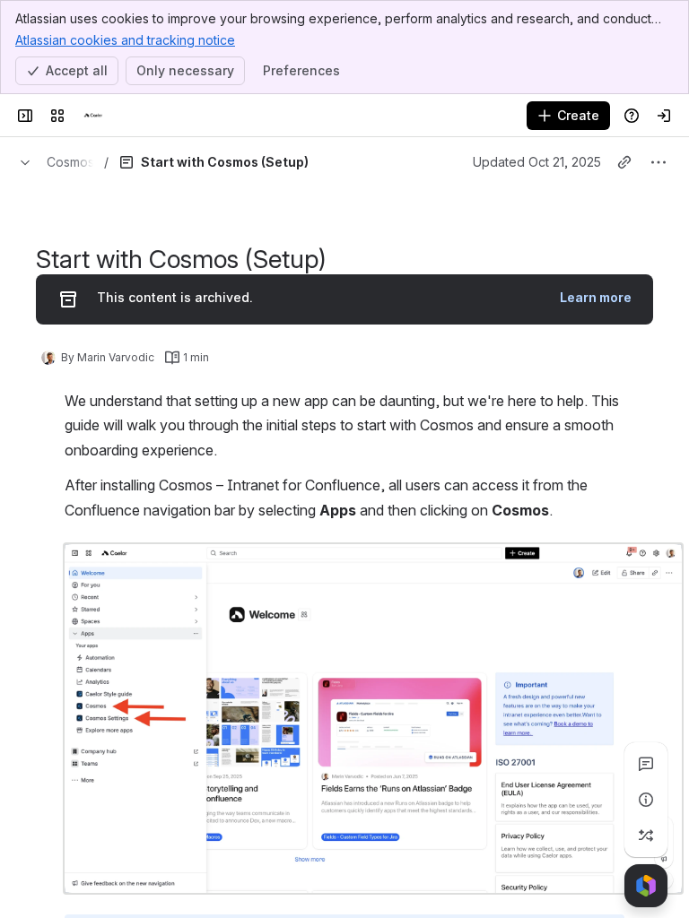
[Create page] (646, 835)
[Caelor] (93, 115)
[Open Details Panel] (646, 799)
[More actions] (658, 162)
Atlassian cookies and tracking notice (125, 40)
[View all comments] (646, 763)
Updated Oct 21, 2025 (537, 161)
